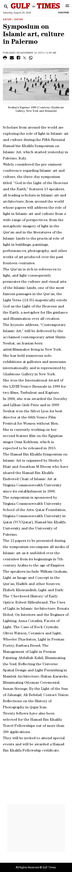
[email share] (12, 58)
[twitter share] (24, 58)
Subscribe (63, 13)
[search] (6, 6)
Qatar (7, 19)
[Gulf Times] (35, 9)
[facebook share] (18, 58)
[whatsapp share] (31, 58)
